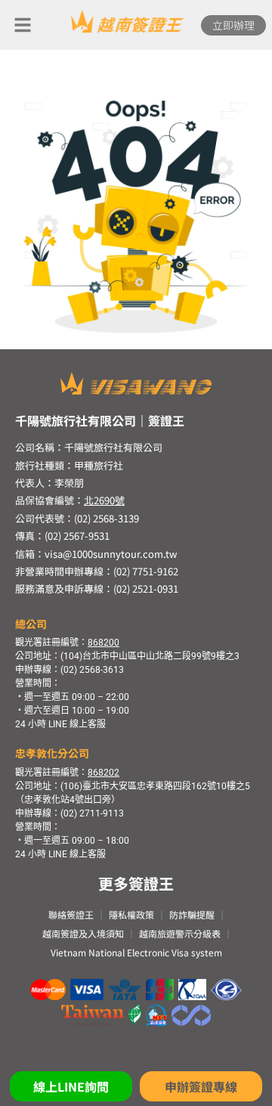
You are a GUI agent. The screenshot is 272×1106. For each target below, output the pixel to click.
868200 (103, 642)
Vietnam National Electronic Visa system (136, 952)
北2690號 (104, 500)
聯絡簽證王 (71, 914)
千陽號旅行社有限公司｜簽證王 (99, 420)
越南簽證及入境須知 (83, 933)
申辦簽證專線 (201, 1086)
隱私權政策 (131, 914)
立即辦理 (233, 25)
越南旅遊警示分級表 (180, 933)
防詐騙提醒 (192, 914)
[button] (22, 25)
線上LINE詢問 (71, 1086)
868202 (103, 772)
